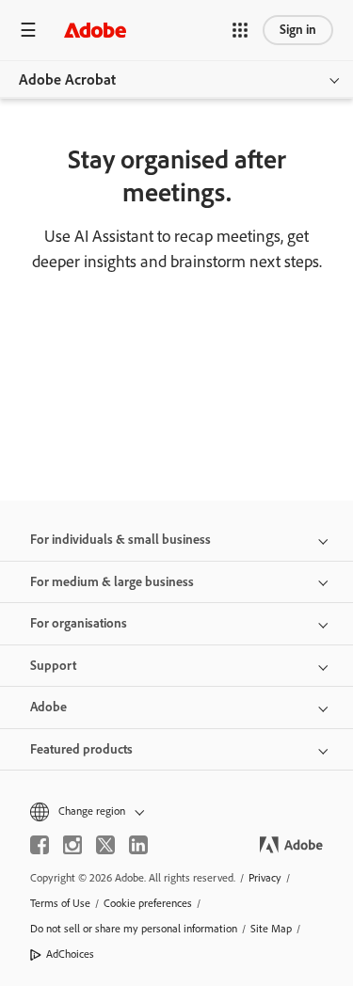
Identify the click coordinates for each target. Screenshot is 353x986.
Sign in (298, 30)
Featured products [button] (81, 749)
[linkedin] (138, 844)
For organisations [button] (78, 623)
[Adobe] (95, 29)
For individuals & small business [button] (120, 540)
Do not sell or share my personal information (133, 928)
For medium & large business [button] (112, 582)
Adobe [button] (48, 707)
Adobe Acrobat (67, 79)
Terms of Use (60, 903)
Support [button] (53, 666)
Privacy (265, 877)
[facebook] (39, 844)
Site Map (271, 928)
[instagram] (72, 844)
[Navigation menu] (28, 29)
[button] (240, 30)
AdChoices (70, 954)
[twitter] (105, 844)
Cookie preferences (148, 903)
